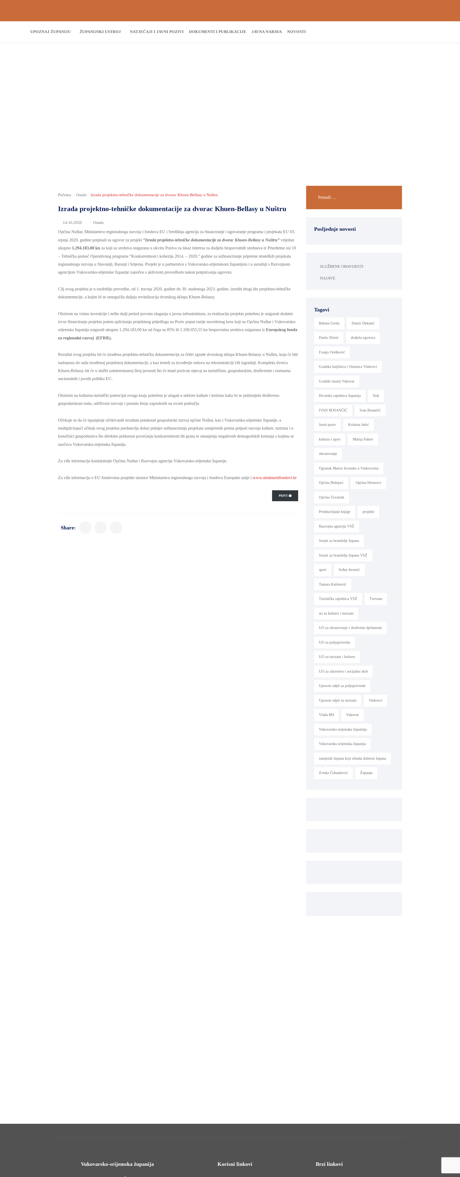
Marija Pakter (363, 439)
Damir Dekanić (363, 323)
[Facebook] (405, 9)
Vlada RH (326, 715)
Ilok (376, 396)
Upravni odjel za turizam (337, 700)
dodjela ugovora (363, 338)
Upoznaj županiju (50, 32)
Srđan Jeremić (349, 570)
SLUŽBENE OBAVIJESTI (341, 266)
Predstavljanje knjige (334, 512)
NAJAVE (327, 278)
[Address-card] (36, 9)
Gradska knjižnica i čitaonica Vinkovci (348, 367)
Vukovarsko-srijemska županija (342, 744)
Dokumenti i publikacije (217, 32)
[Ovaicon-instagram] (424, 9)
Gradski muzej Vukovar (337, 381)
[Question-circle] (17, 9)
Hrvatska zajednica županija (340, 396)
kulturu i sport (329, 439)
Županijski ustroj (100, 32)
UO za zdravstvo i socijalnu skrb (343, 671)
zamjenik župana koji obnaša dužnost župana (352, 758)
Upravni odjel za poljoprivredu (342, 686)
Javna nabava (267, 32)
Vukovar (352, 715)
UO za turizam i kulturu (337, 657)
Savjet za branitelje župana (339, 541)
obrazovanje (328, 454)
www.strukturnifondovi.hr (275, 477)
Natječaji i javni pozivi (157, 32)
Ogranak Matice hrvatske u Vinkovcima (349, 468)
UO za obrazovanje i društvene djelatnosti (350, 628)
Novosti (296, 32)
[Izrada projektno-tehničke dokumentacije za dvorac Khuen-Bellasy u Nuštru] (85, 527)
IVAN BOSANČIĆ (333, 410)
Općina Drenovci (368, 483)
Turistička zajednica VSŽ (338, 599)
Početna (64, 195)
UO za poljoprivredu (334, 642)
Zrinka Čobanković (333, 773)
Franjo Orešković (332, 352)
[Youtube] (443, 9)
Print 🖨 (285, 495)
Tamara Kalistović (332, 584)
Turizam (375, 599)
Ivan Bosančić (370, 410)
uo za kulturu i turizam (336, 613)
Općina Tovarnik (331, 497)
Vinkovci (375, 700)
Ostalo (81, 195)
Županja (366, 773)
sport (322, 570)
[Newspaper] (386, 9)
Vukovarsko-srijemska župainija (343, 729)
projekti (368, 512)
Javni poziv (327, 425)
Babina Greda (329, 323)
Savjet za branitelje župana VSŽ (343, 555)
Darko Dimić (329, 338)
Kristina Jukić (358, 425)
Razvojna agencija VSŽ (336, 526)
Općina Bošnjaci (331, 483)
